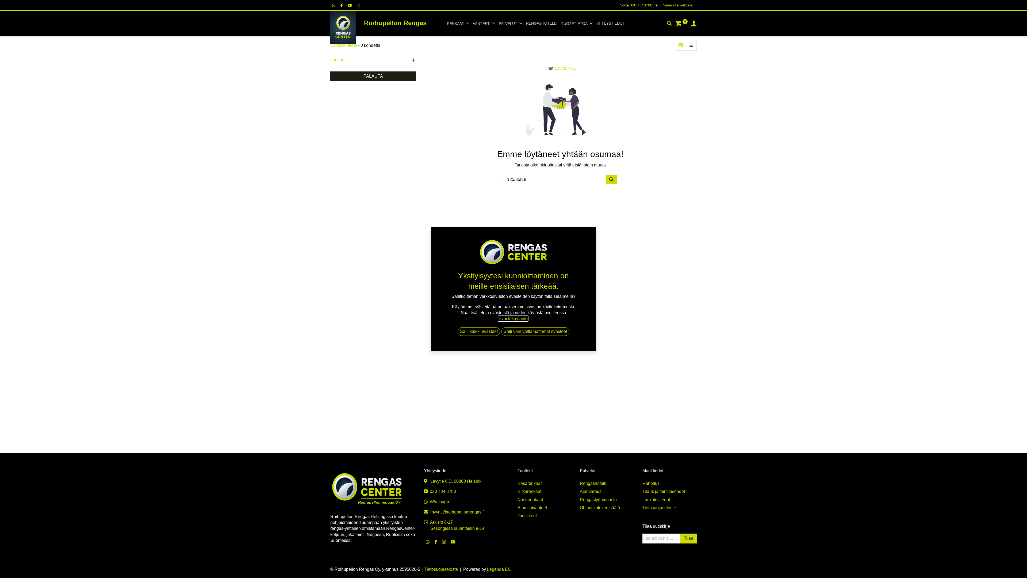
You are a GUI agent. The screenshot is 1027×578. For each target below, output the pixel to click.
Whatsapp (439, 502)
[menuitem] (541, 23)
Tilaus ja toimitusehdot (663, 491)
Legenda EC (499, 569)
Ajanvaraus (590, 491)
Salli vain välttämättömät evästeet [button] (535, 331)
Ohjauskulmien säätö (600, 507)
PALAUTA (373, 76)
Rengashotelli (593, 483)
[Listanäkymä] (691, 45)
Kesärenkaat (530, 483)
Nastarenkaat (530, 499)
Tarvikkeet (527, 516)
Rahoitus (651, 483)
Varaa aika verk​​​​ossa (678, 5)
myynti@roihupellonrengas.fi (457, 512)
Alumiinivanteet (532, 507)
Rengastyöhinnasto (598, 499)
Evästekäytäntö (513, 318)
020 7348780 (641, 5)
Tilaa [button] (688, 538)
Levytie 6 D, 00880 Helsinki (455, 481)
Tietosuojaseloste (659, 507)
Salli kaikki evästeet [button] (479, 331)
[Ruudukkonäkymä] (680, 45)
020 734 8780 (443, 491)
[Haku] (669, 24)
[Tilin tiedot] (694, 24)
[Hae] (611, 179)
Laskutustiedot (656, 499)
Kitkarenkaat (529, 491)
